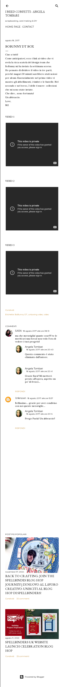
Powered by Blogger (34, 677)
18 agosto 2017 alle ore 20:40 (39, 349)
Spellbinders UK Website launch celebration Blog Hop (29, 646)
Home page (13, 26)
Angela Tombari (34, 346)
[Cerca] (57, 5)
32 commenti (23, 598)
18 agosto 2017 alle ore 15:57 (40, 398)
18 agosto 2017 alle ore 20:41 (39, 371)
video (46, 314)
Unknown (20, 398)
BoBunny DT (21, 314)
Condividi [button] (9, 310)
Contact (28, 26)
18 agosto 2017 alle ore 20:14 (39, 414)
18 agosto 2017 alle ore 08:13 (36, 331)
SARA (18, 330)
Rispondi (20, 391)
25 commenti (23, 656)
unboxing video (35, 314)
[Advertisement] (32, 504)
